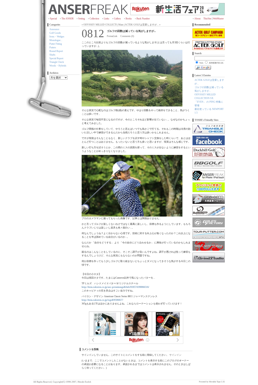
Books (129, 18)
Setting (81, 18)
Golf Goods (55, 33)
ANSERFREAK (88, 9)
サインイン (175, 354)
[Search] (203, 67)
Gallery (117, 18)
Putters (52, 47)
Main (120, 24)
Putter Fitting (55, 43)
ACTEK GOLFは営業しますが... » (142, 24)
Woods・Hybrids (57, 65)
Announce (54, 29)
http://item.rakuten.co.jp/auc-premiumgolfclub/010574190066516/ (115, 287)
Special (53, 18)
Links (106, 18)
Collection (94, 18)
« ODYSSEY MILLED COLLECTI (99, 24)
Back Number (143, 18)
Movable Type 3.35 (217, 382)
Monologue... (55, 40)
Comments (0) (127, 36)
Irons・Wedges (56, 36)
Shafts (52, 54)
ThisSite (207, 18)
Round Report (56, 51)
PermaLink (112, 36)
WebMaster (218, 18)
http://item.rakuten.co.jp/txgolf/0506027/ (102, 300)
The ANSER (67, 18)
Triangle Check (56, 62)
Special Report (56, 58)
